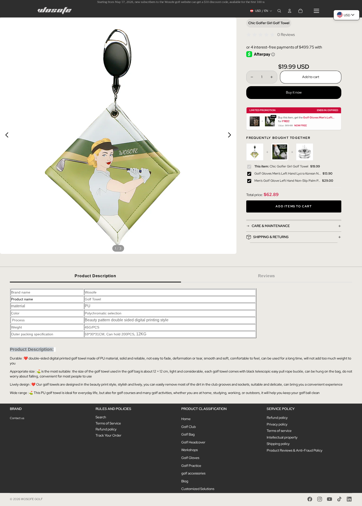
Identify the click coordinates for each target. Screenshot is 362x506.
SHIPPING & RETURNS (271, 237)
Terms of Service (108, 423)
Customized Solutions (197, 489)
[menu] (316, 11)
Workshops (189, 450)
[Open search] (279, 10)
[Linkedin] (349, 499)
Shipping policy (278, 443)
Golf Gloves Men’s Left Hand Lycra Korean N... (287, 173)
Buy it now (294, 92)
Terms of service (279, 430)
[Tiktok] (339, 499)
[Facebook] (310, 499)
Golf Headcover (193, 442)
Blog (184, 481)
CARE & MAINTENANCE (271, 226)
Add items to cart (294, 206)
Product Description (95, 276)
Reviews (266, 276)
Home (186, 419)
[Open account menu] (289, 10)
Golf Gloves (190, 458)
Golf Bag (188, 434)
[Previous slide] (5, 135)
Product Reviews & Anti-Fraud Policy (294, 450)
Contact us (17, 418)
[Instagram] (320, 499)
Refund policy (106, 429)
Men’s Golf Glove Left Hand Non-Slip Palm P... (287, 181)
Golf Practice (191, 465)
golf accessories (193, 473)
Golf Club (188, 426)
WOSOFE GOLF (32, 499)
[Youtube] (329, 499)
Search (101, 417)
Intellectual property (282, 437)
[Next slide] (230, 135)
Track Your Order (108, 435)
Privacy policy (277, 424)
